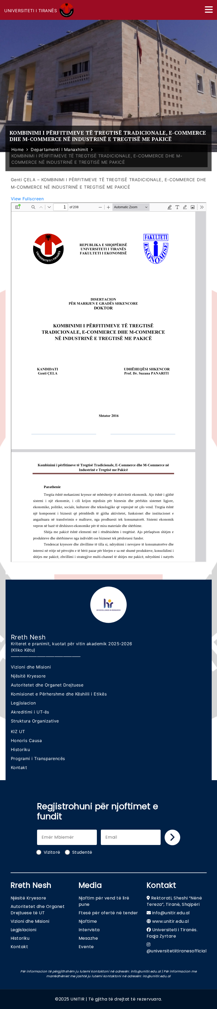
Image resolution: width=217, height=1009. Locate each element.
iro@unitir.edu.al (157, 976)
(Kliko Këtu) (23, 650)
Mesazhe (88, 938)
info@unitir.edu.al (171, 913)
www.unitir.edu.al (170, 921)
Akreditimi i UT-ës (30, 712)
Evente (86, 947)
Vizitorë (52, 852)
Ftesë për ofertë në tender (108, 913)
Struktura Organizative (35, 721)
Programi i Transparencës (38, 758)
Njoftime (88, 921)
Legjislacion (23, 703)
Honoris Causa (26, 740)
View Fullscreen (27, 198)
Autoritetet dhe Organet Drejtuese (47, 685)
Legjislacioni (24, 930)
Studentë (82, 852)
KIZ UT (18, 731)
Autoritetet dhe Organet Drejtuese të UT (38, 909)
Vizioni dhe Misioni (31, 667)
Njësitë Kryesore (28, 676)
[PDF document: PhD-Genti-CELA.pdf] (108, 382)
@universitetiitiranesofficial (177, 951)
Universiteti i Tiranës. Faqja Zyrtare (172, 933)
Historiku (20, 749)
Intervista (89, 930)
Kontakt (19, 767)
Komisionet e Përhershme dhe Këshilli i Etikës (59, 694)
